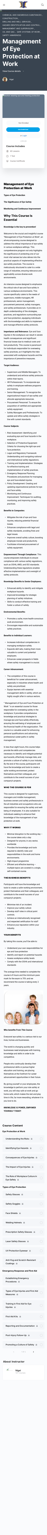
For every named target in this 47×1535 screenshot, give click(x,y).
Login (24, 135)
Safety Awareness (12, 35)
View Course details (12, 71)
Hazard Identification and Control (21, 25)
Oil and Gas (9, 32)
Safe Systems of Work (29, 32)
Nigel (18, 1370)
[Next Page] (33, 1352)
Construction (10, 18)
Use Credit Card (23, 129)
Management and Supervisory (18, 28)
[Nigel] (9, 1371)
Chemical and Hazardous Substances (22, 15)
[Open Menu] (4, 4)
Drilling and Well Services (17, 22)
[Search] (42, 5)
